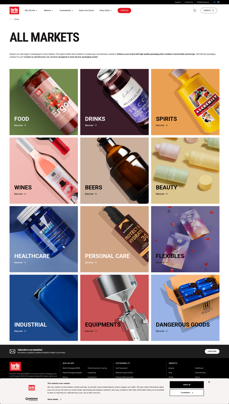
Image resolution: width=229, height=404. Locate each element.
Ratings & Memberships (125, 377)
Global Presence (203, 2)
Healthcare (199, 368)
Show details (52, 399)
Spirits (197, 377)
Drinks (171, 377)
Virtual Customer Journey (97, 368)
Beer (170, 373)
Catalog (124, 10)
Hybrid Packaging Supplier (72, 373)
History (65, 377)
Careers (178, 2)
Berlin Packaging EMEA (71, 368)
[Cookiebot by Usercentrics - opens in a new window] (31, 399)
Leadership (92, 373)
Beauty (171, 368)
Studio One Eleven (86, 10)
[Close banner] (209, 382)
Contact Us (189, 2)
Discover (18, 125)
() (216, 2)
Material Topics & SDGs (124, 373)
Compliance (92, 377)
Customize (185, 392)
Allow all (186, 385)
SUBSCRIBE (212, 351)
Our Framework (121, 368)
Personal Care (200, 373)
